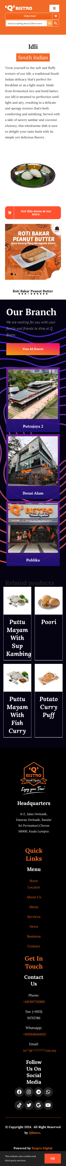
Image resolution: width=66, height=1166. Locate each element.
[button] (19, 294)
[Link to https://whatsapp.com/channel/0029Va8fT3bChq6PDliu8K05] (48, 1092)
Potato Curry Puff (48, 707)
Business (34, 936)
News (33, 926)
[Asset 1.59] (18, 7)
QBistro (34, 1133)
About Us (34, 897)
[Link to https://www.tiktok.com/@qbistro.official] (19, 1105)
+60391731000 (34, 1002)
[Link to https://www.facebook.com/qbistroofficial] (19, 1092)
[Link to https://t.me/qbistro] (38, 1092)
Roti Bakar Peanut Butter (33, 291)
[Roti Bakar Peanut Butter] (33, 226)
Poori (48, 622)
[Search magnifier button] (55, 23)
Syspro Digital (42, 1148)
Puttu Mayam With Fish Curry (17, 714)
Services (33, 917)
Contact (33, 946)
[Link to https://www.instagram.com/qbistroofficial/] (29, 1092)
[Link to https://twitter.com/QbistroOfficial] (29, 1105)
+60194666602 (34, 1034)
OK (52, 1158)
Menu (33, 907)
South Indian (33, 57)
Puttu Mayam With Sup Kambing (18, 637)
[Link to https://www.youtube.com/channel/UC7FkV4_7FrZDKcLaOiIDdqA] (48, 1105)
